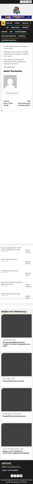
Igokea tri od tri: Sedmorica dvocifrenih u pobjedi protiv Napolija (16, 452)
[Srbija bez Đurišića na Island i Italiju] (29, 298)
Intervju (22, 36)
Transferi (9, 378)
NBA (11, 32)
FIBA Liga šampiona (7, 413)
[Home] (3, 23)
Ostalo (4, 378)
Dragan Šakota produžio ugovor (9, 270)
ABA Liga (25, 23)
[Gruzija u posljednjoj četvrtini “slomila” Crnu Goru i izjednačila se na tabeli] (29, 252)
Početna (9, 23)
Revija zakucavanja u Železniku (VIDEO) (24, 103)
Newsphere (14, 482)
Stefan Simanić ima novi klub (9, 259)
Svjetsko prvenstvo (8, 36)
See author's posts (12, 93)
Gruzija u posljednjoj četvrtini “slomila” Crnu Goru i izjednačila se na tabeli (16, 344)
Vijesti (17, 23)
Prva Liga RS (15, 27)
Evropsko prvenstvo (8, 40)
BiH (7, 27)
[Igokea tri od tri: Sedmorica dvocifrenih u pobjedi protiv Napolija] (29, 287)
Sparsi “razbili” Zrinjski (8, 103)
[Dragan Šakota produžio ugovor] (29, 275)
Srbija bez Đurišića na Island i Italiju (10, 293)
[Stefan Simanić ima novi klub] (29, 264)
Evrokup (4, 32)
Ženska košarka (20, 32)
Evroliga (25, 27)
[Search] (30, 23)
